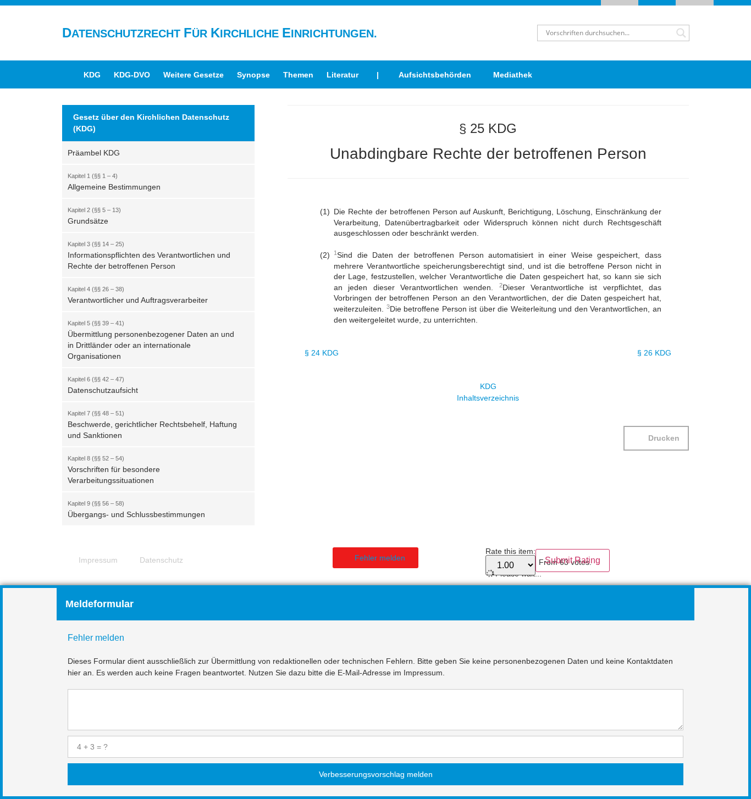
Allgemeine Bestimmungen (114, 182)
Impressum (98, 560)
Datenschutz (161, 560)
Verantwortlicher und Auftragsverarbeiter (138, 295)
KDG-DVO (132, 74)
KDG (92, 74)
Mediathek (512, 74)
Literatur (342, 74)
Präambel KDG (94, 152)
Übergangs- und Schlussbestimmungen (136, 509)
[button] (656, 438)
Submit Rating (572, 560)
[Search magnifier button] (681, 33)
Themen (298, 74)
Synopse (253, 74)
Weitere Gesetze (193, 74)
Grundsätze (94, 216)
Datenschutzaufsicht (103, 385)
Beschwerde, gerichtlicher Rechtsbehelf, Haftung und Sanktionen (152, 425)
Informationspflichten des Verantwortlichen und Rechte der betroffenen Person (149, 255)
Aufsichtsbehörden (435, 74)
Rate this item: (510, 551)
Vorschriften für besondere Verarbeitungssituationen (114, 470)
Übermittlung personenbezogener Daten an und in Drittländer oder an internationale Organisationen (151, 340)
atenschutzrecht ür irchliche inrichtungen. (219, 33)
